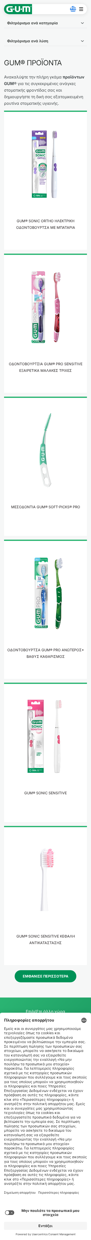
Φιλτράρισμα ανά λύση (27, 41)
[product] (45, 180)
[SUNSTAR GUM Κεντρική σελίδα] (18, 9)
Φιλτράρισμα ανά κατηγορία (32, 23)
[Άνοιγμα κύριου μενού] (82, 9)
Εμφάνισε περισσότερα (45, 976)
